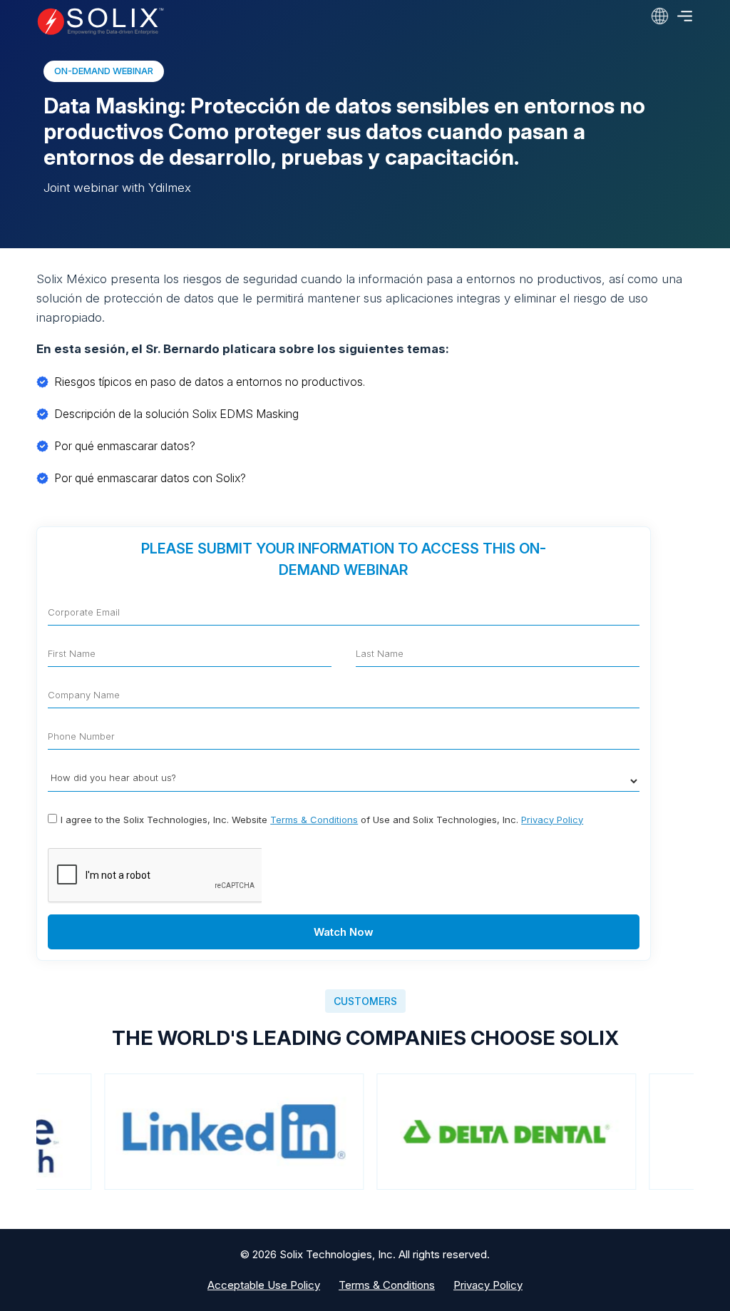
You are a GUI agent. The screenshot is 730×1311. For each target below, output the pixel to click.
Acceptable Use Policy (263, 1285)
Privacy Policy (552, 819)
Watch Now (344, 932)
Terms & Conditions (314, 819)
